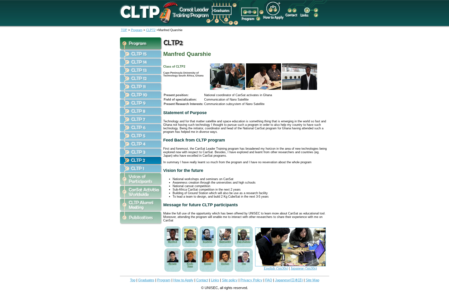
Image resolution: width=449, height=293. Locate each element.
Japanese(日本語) (289, 280)
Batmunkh (225, 241)
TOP (124, 30)
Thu (244, 263)
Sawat (207, 263)
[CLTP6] (141, 131)
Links (215, 280)
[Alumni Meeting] (141, 210)
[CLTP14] (141, 65)
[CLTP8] (141, 114)
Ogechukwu (243, 241)
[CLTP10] (141, 98)
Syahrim (207, 241)
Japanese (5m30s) (304, 268)
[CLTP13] (141, 74)
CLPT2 (151, 30)
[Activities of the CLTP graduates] (141, 197)
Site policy (230, 280)
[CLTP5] (141, 139)
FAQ (268, 280)
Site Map (312, 280)
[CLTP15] (141, 57)
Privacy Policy (251, 280)
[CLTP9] (141, 106)
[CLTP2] (141, 164)
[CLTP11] (141, 90)
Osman (225, 263)
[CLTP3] (141, 155)
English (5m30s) (276, 268)
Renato (173, 263)
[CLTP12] (141, 82)
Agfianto (190, 241)
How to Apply (183, 280)
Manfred (172, 241)
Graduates (146, 280)
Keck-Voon (190, 265)
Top (132, 280)
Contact (202, 280)
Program (136, 30)
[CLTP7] (141, 123)
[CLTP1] (141, 172)
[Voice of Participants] (141, 185)
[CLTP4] (141, 147)
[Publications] (141, 223)
